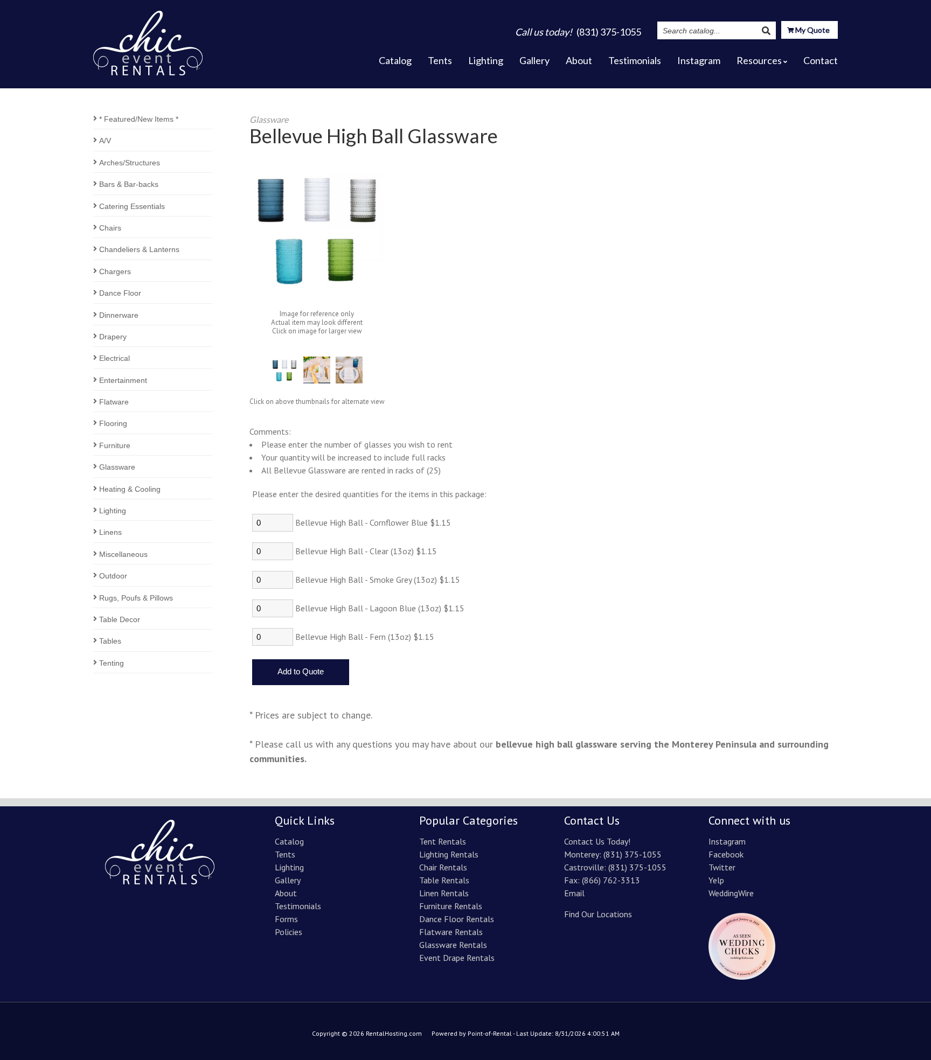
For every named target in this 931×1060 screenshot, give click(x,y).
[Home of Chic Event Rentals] (159, 881)
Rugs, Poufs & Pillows (136, 598)
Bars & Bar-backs (128, 184)
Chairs (110, 228)
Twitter (721, 867)
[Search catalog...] (766, 30)
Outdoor (113, 575)
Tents (440, 60)
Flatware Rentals (451, 931)
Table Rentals (444, 880)
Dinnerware (118, 315)
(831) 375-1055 (632, 854)
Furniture (114, 445)
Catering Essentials (132, 206)
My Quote (812, 29)
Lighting (485, 60)
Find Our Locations (598, 914)
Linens (110, 532)
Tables (110, 641)
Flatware (114, 401)
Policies (288, 931)
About (579, 60)
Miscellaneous (123, 554)
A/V (105, 140)
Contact (820, 60)
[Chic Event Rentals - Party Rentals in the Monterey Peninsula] (148, 40)
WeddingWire (731, 893)
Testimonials (634, 60)
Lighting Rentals (448, 854)
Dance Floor (120, 293)
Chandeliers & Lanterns (139, 249)
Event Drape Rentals (457, 957)
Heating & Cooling (130, 489)
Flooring (113, 423)
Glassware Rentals (453, 944)
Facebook (726, 854)
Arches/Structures (129, 162)
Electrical (114, 358)
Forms (286, 918)
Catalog (395, 60)
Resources (759, 60)
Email (574, 893)
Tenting (111, 663)
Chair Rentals (443, 867)
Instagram (698, 60)
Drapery (113, 336)
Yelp (716, 880)
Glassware (117, 467)
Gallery (534, 60)
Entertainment (123, 380)
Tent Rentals (442, 841)
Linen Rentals (444, 893)
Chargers (115, 271)
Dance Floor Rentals (456, 918)
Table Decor (119, 619)
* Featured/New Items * (138, 119)
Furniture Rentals (450, 906)
